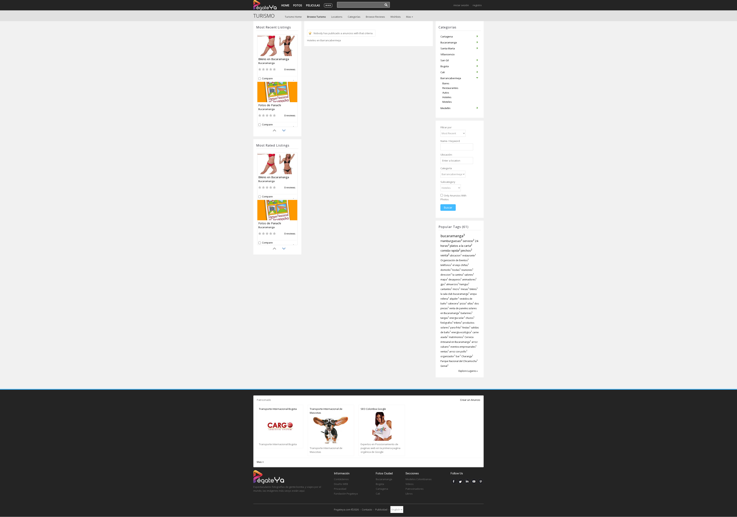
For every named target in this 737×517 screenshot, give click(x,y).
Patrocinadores (415, 488)
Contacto (367, 509)
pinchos (466, 250)
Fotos (297, 5)
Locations (336, 16)
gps (443, 284)
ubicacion (456, 255)
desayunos (455, 279)
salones (469, 274)
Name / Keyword (450, 141)
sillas (470, 303)
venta (444, 255)
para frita (456, 327)
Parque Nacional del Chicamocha (459, 361)
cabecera (453, 303)
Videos (410, 484)
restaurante (469, 255)
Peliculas (313, 5)
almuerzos (452, 284)
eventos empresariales (463, 346)
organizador (447, 356)
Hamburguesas (451, 241)
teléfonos (446, 265)
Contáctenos (341, 479)
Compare (267, 78)
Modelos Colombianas (419, 479)
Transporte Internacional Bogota (278, 409)
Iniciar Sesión (461, 5)
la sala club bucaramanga (454, 294)
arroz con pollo (458, 351)
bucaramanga (452, 236)
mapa (444, 279)
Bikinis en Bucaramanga (273, 59)
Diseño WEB (341, 484)
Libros (409, 493)
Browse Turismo (316, 16)
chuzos (470, 318)
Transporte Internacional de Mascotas (326, 410)
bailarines (467, 313)
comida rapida (450, 250)
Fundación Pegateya (346, 493)
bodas (456, 270)
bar (458, 356)
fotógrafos (446, 322)
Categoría (446, 168)
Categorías (354, 16)
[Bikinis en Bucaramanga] (277, 46)
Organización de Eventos (454, 260)
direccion (446, 274)
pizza (463, 303)
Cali (378, 493)
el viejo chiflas (461, 265)
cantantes (446, 289)
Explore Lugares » (468, 371)
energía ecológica (461, 332)
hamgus (464, 284)
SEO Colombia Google (373, 409)
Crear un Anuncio (470, 400)
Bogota (380, 484)
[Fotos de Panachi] (277, 92)
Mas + (409, 16)
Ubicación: (446, 154)
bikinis (474, 289)
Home (285, 5)
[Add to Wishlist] (294, 78)
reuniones (467, 270)
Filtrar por (446, 127)
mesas (465, 289)
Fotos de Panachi (269, 105)
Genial (444, 366)
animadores (469, 279)
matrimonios (456, 337)
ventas (444, 351)
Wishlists (395, 16)
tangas (444, 318)
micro (456, 289)
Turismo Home (293, 16)
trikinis (458, 322)
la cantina (458, 274)
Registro (477, 5)
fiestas (466, 327)
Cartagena (382, 488)
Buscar (448, 207)
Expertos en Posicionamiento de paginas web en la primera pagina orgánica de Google (380, 448)
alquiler (454, 298)
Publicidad (381, 509)
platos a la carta (461, 246)
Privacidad (340, 488)
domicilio (446, 270)
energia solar (457, 318)
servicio (468, 241)
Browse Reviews (375, 16)
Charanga (467, 356)
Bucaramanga (266, 63)
